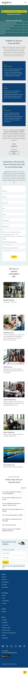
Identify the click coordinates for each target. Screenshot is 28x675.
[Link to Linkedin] (20, 646)
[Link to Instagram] (7, 646)
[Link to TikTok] (24, 646)
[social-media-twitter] (11, 646)
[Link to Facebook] (16, 646)
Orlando (22, 131)
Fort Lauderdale (21, 130)
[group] (14, 295)
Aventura (15, 130)
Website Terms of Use (16, 566)
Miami (11, 130)
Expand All (23, 487)
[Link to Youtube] (3, 646)
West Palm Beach (13, 131)
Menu (25, 2)
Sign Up (5, 562)
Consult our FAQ (14, 152)
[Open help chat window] (25, 672)
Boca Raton (6, 131)
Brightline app (11, 652)
